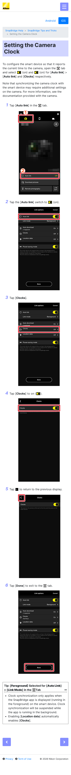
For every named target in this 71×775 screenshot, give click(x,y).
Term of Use (24, 758)
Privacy (9, 758)
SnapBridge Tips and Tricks (42, 30)
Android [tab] (50, 20)
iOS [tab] (63, 20)
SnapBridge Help (14, 30)
